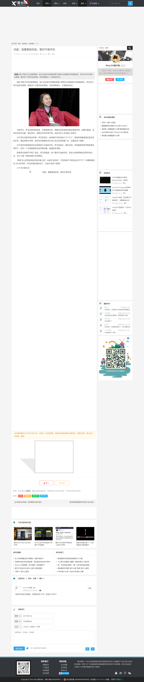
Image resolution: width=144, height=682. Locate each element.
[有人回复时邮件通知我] (28, 648)
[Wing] (115, 58)
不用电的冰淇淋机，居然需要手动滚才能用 (29, 502)
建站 (55, 3)
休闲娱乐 (31, 43)
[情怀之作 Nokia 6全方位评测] (23, 533)
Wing (108, 65)
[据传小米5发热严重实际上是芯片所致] (64, 533)
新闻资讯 (25, 43)
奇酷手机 (27, 496)
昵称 (17, 616)
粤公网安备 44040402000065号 (77, 679)
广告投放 (46, 667)
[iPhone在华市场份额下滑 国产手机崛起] (44, 533)
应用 (73, 3)
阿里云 (118, 679)
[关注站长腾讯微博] (125, 673)
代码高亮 (64, 667)
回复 (89, 588)
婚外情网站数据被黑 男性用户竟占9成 (81, 502)
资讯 (47, 3)
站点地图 (64, 665)
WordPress (101, 679)
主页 (16, 627)
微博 (121, 79)
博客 (110, 79)
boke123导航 (27, 588)
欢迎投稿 (46, 673)
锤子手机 (44, 496)
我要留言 (46, 665)
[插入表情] (93, 649)
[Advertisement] (72, 24)
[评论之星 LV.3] (34, 588)
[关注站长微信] (130, 673)
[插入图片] (87, 649)
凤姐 (20, 496)
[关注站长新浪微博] (121, 673)
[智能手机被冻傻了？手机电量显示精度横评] (85, 533)
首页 (38, 3)
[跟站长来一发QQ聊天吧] (116, 673)
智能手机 (35, 496)
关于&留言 (93, 3)
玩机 (64, 3)
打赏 (63, 483)
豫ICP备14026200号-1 (53, 679)
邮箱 (17, 621)
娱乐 (82, 3)
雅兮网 (40, 679)
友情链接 (46, 670)
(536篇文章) (115, 65)
